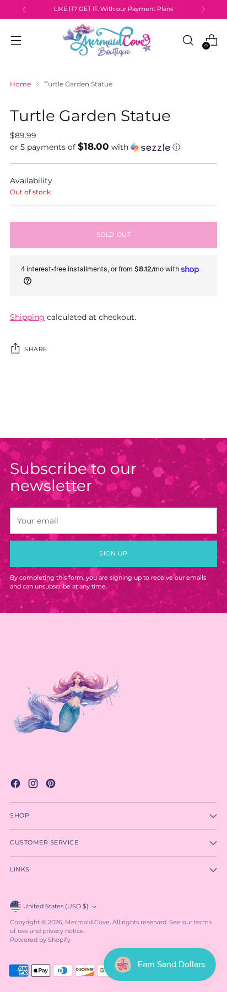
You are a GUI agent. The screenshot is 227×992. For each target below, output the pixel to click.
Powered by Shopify (40, 940)
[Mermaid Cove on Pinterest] (51, 785)
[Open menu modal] (15, 40)
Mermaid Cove (87, 922)
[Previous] (24, 9)
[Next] (203, 9)
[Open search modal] (187, 40)
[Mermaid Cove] (113, 40)
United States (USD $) (56, 906)
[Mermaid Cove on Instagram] (34, 785)
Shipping (27, 317)
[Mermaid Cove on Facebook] (16, 785)
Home (20, 84)
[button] (113, 146)
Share (35, 349)
